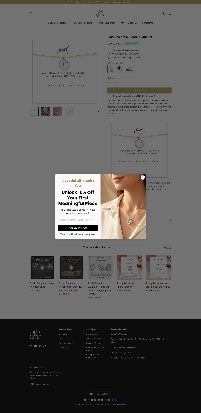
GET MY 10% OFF (78, 228)
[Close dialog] (143, 177)
